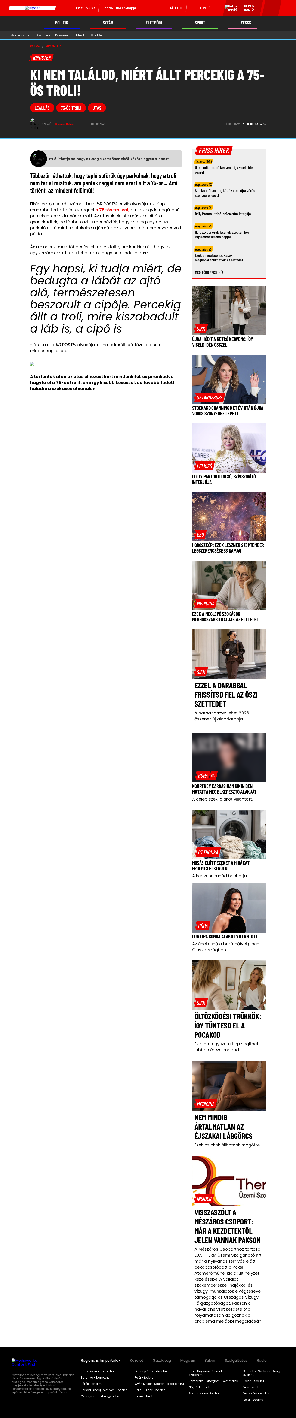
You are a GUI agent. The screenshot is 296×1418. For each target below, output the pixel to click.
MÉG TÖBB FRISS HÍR (209, 272)
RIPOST (35, 46)
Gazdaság (162, 1360)
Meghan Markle (89, 35)
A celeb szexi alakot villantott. (222, 799)
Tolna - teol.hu (253, 1381)
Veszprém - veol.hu (256, 1393)
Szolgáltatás (236, 1360)
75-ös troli (71, 108)
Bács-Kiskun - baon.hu (97, 1371)
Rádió (262, 1360)
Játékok (176, 8)
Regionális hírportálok (100, 1360)
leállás (42, 108)
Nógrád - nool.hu (201, 1387)
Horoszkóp (20, 35)
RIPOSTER (53, 46)
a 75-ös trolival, (112, 210)
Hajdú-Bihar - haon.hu (151, 1390)
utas (96, 108)
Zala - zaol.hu (253, 1400)
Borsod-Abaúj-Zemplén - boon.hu (105, 1390)
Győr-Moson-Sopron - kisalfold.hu (159, 1384)
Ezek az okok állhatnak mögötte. (227, 1145)
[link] (200, 328)
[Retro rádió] (229, 8)
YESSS (246, 22)
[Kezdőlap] (32, 8)
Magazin (187, 1360)
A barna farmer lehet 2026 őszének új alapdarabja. (221, 716)
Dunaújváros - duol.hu (151, 1371)
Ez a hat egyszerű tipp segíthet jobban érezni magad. (226, 1047)
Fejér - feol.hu (144, 1377)
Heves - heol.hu (146, 1396)
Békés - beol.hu (91, 1384)
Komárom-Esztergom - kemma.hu (213, 1381)
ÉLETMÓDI (154, 22)
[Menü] (272, 8)
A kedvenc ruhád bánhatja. (219, 876)
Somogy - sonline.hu (204, 1393)
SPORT (200, 22)
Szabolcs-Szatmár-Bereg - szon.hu (262, 1373)
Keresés (206, 8)
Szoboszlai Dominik (52, 35)
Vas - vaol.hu (252, 1387)
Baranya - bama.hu (95, 1377)
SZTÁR (108, 22)
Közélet (136, 1360)
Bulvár (210, 1360)
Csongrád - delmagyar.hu (100, 1396)
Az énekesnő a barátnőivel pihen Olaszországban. (225, 947)
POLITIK (61, 22)
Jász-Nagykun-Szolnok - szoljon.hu (207, 1373)
